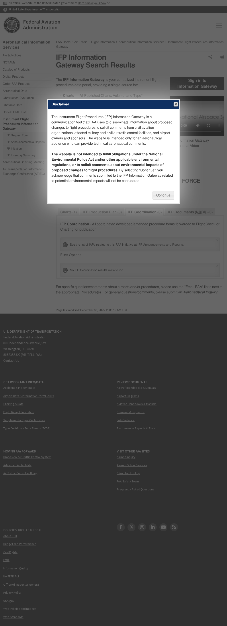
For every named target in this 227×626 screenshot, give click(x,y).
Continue (163, 195)
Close (176, 104)
